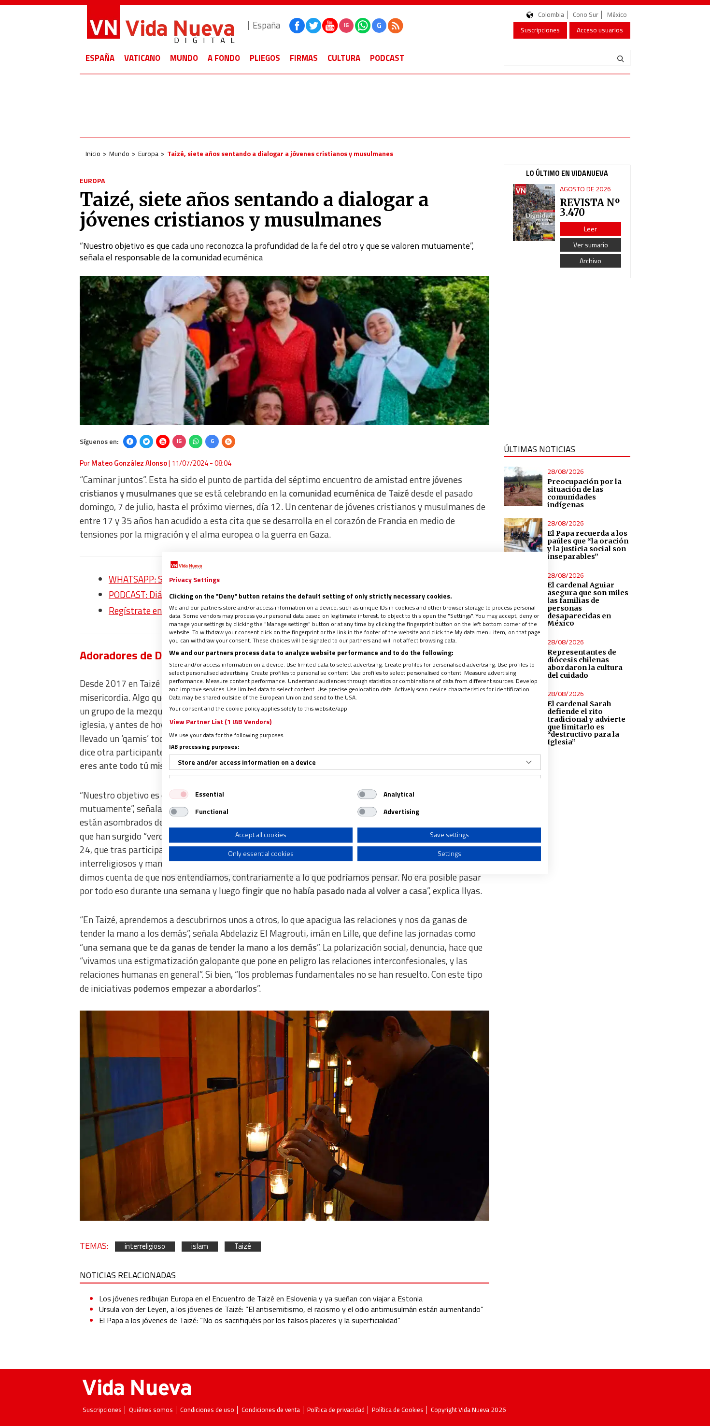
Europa (148, 153)
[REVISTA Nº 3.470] (534, 213)
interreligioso (145, 1246)
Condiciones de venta (270, 1410)
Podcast (387, 58)
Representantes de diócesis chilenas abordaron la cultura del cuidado (585, 664)
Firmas (304, 58)
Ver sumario (590, 245)
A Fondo (224, 58)
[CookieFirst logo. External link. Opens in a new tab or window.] (186, 565)
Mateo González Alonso (129, 463)
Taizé (242, 1246)
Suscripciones (540, 30)
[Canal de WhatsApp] (362, 25)
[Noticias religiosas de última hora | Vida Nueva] (160, 25)
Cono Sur (585, 15)
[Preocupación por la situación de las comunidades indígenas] (523, 486)
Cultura (343, 58)
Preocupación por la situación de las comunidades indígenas (584, 493)
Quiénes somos (151, 1410)
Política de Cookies (398, 1410)
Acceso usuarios (600, 30)
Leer (590, 229)
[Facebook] (130, 441)
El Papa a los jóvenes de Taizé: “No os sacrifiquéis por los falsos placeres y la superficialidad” (249, 1320)
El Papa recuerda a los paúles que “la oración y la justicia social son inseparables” (587, 545)
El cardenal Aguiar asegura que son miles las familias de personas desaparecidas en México (587, 604)
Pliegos (265, 58)
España (99, 58)
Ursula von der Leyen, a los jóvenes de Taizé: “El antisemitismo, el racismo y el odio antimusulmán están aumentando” (291, 1309)
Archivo (590, 261)
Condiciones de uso (207, 1410)
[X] (146, 441)
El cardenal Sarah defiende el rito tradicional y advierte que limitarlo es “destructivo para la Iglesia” (586, 722)
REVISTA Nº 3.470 (590, 207)
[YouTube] (163, 441)
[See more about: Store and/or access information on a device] (529, 762)
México (617, 15)
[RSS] (228, 441)
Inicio (92, 153)
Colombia (551, 15)
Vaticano (142, 58)
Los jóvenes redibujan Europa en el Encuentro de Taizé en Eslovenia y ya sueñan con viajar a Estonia (261, 1298)
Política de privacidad (336, 1410)
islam (199, 1246)
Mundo (184, 58)
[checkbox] (178, 794)
